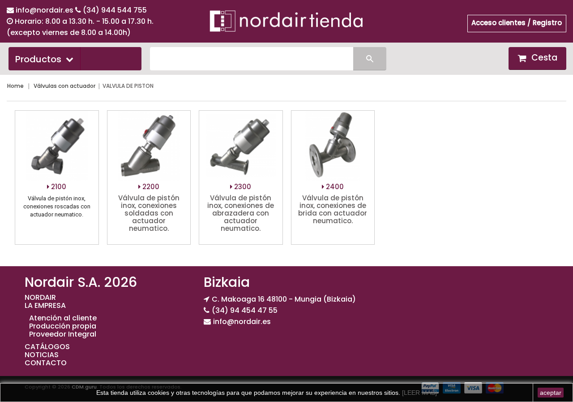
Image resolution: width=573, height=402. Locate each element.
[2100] (57, 146)
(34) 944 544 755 (115, 10)
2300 (241, 186)
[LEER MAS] (418, 392)
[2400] (333, 146)
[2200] (149, 146)
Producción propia (62, 326)
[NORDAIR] (286, 20)
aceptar (550, 392)
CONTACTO (46, 363)
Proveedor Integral (62, 334)
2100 (57, 186)
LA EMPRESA (45, 305)
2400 (334, 186)
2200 (150, 186)
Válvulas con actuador (64, 86)
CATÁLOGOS (47, 346)
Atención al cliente (63, 318)
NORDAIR (40, 297)
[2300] (241, 146)
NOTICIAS (42, 355)
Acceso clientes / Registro (516, 22)
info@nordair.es (45, 10)
